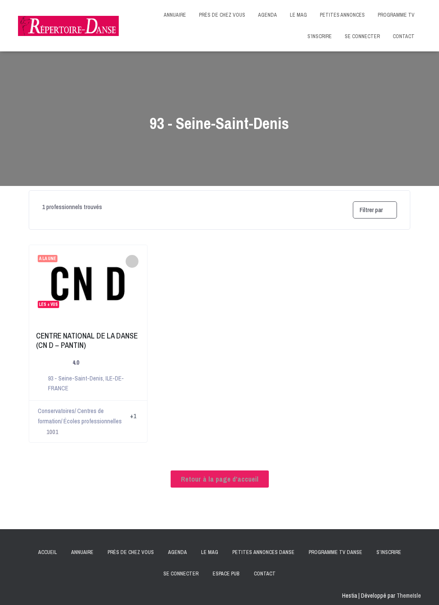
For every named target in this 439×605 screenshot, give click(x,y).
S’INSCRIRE (319, 36)
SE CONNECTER (362, 36)
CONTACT (404, 36)
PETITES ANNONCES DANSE (263, 552)
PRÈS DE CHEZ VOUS (222, 15)
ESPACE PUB (226, 573)
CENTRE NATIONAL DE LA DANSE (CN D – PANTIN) (87, 340)
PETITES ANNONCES (342, 15)
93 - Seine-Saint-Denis (75, 378)
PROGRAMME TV (396, 15)
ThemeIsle (409, 595)
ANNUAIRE (175, 15)
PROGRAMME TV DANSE (335, 552)
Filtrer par (371, 209)
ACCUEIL (47, 552)
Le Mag (209, 552)
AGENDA (267, 15)
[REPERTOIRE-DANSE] (68, 26)
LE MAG (298, 15)
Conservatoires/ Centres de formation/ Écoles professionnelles (80, 415)
